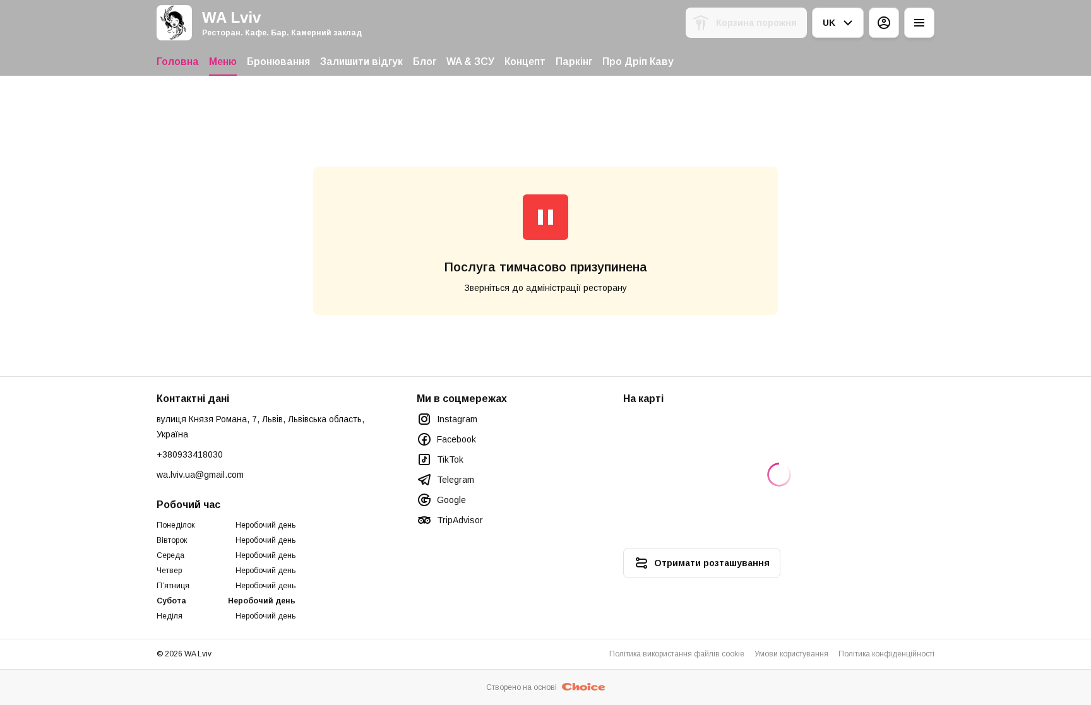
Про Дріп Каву (638, 61)
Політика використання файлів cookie (676, 653)
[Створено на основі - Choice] (583, 687)
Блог (424, 61)
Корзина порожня (756, 23)
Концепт (525, 61)
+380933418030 (190, 454)
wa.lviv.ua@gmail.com (200, 475)
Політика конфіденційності (886, 653)
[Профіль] (884, 23)
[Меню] (919, 23)
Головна (178, 61)
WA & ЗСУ (470, 61)
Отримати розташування (712, 563)
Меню (223, 61)
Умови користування (791, 653)
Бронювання (278, 61)
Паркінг (574, 61)
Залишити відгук (361, 61)
